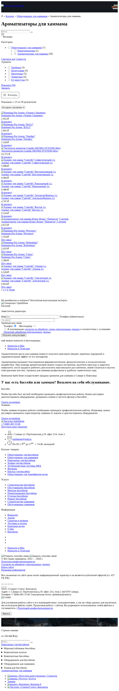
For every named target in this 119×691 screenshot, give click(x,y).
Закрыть (5, 88)
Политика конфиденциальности (18, 561)
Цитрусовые (17, 70)
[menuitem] (62, 454)
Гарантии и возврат (17, 520)
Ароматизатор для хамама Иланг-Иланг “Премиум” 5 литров (33, 221)
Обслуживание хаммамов (21, 504)
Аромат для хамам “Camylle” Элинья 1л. (22, 269)
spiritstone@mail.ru (21, 439)
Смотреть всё (8, 59)
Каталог (10, 16)
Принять (6, 614)
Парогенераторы (26, 50)
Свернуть (21, 59)
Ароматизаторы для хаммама (32, 53)
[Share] (5, 584)
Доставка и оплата (17, 523)
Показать (8, 85)
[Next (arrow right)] (5, 586)
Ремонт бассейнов (17, 498)
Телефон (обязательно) (72, 316)
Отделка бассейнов (17, 496)
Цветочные (17, 73)
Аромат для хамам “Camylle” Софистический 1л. (27, 162)
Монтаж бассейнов (17, 490)
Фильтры (12, 468)
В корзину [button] (6, 121)
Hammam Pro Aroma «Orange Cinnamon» (22, 115)
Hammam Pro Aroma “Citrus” (16, 257)
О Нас (10, 529)
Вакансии (12, 515)
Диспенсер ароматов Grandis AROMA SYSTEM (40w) (29, 151)
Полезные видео (16, 526)
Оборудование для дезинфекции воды (27, 474)
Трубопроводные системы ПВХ (24, 466)
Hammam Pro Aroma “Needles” (17, 139)
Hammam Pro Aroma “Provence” (17, 233)
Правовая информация (13, 570)
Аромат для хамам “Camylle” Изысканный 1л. (25, 186)
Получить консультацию (13, 335)
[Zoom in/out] (12, 584)
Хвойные (16, 67)
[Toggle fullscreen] (8, 584)
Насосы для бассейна (18, 471)
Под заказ (6, 239)
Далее (12, 289)
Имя (3, 316)
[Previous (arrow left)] (2, 586)
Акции (11, 517)
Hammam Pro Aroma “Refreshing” (18, 245)
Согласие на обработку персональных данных (25, 564)
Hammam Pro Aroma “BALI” (16, 127)
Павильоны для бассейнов (21, 460)
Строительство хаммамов (20, 501)
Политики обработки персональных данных (27, 332)
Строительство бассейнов (21, 484)
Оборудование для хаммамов (32, 16)
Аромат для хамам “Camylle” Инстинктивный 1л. (27, 174)
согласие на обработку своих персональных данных (52, 329)
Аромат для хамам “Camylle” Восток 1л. (22, 210)
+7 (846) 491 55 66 (10, 424)
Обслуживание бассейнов (21, 487)
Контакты (12, 531)
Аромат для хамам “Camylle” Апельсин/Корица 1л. (28, 198)
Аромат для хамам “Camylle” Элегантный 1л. (25, 280)
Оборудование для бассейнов (22, 454)
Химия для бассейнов (18, 463)
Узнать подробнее (10, 402)
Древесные (17, 76)
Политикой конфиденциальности (35, 608)
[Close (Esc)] (2, 584)
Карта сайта (7, 567)
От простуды (18, 80)
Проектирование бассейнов (22, 493)
